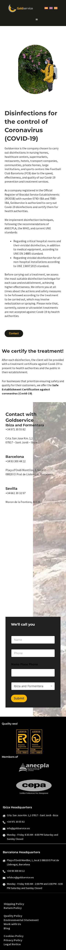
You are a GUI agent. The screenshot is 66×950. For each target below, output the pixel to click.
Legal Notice (12, 944)
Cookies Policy (13, 936)
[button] (37, 19)
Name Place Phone (24, 664)
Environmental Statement (21, 920)
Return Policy (13, 908)
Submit (19, 698)
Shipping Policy (14, 904)
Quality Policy (13, 916)
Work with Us (12, 924)
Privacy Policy (13, 940)
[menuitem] (46, 8)
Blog (7, 928)
